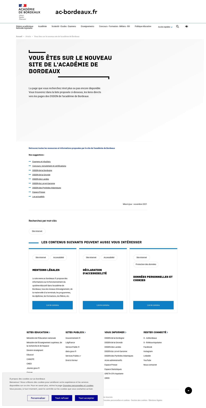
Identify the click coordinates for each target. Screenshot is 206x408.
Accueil (19, 36)
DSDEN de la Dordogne (42, 170)
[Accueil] (30, 12)
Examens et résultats (41, 161)
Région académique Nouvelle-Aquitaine (24, 27)
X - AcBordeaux (150, 338)
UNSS (107, 378)
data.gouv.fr (71, 351)
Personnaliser (38, 398)
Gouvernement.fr (73, 338)
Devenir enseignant (35, 350)
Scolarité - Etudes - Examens (64, 26)
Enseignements (87, 26)
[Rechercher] (177, 27)
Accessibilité (186, 26)
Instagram (148, 351)
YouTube (147, 360)
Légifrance (70, 342)
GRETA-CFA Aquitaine (114, 373)
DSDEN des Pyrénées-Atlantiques (46, 187)
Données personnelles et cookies (78, 385)
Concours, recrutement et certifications (49, 166)
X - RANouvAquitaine (152, 342)
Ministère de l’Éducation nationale (41, 338)
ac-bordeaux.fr (76, 11)
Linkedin (147, 355)
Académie (42, 26)
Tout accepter (86, 398)
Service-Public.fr (73, 347)
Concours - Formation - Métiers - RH (114, 26)
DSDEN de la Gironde (41, 174)
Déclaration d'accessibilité (95, 271)
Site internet (37, 231)
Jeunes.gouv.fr (33, 368)
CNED (29, 363)
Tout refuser (62, 398)
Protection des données (146, 264)
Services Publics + (73, 355)
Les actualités (38, 196)
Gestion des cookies (139, 400)
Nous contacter (150, 364)
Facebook (147, 347)
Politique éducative (143, 26)
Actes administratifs (113, 360)
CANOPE (30, 359)
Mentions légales (46, 270)
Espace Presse (38, 192)
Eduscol (30, 354)
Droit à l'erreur (72, 360)
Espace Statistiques (113, 369)
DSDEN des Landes (40, 179)
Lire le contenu (52, 305)
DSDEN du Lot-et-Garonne (43, 183)
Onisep (30, 372)
